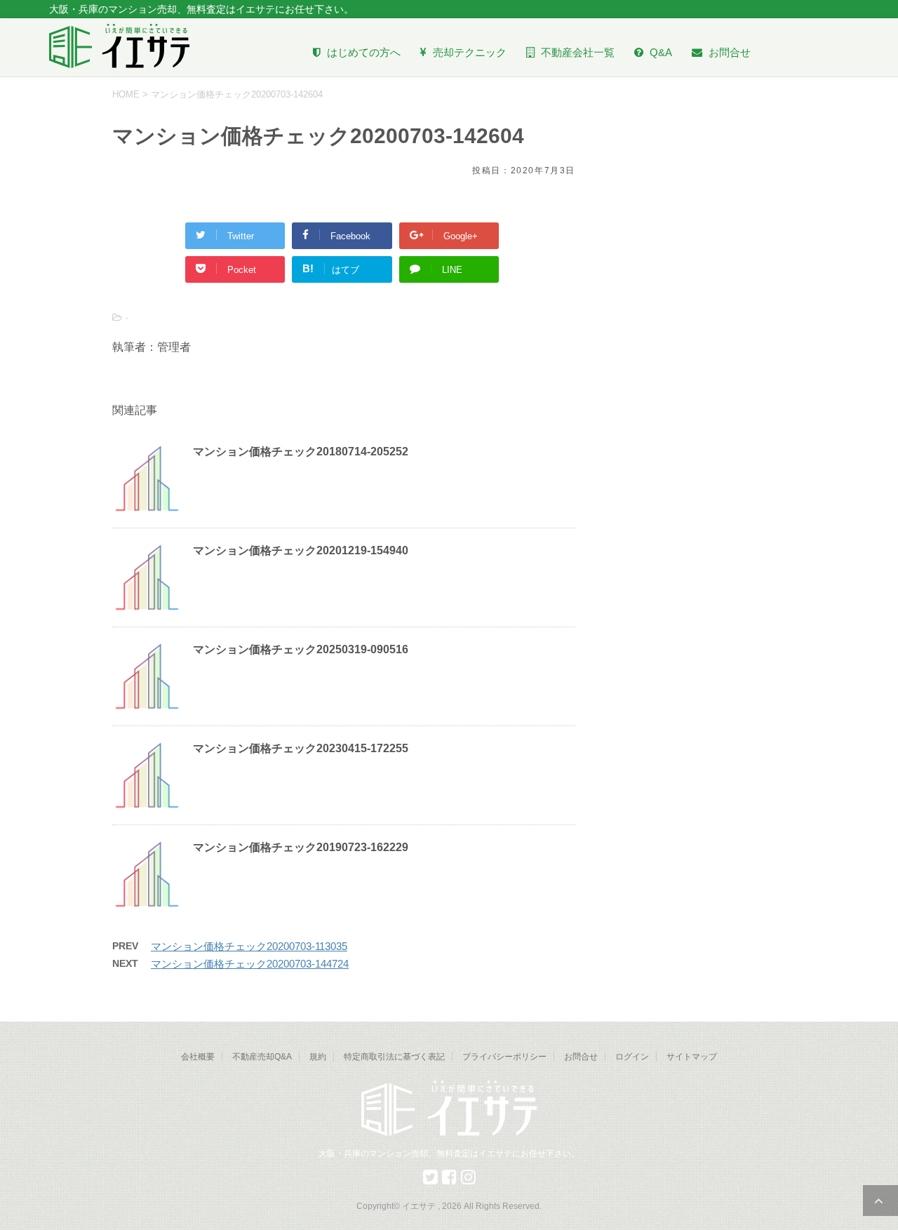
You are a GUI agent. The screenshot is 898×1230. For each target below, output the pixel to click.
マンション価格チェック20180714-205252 (300, 451)
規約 (317, 1057)
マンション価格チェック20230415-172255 (300, 748)
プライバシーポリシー (504, 1057)
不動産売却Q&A (262, 1057)
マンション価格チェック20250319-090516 (300, 649)
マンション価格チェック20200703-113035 (249, 946)
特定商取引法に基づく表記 (394, 1057)
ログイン (632, 1057)
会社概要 (198, 1057)
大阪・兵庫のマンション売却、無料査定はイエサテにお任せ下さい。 (449, 1153)
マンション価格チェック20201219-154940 (300, 550)
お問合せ (581, 1057)
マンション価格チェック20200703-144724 (250, 964)
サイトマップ (691, 1057)
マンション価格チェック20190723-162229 (300, 847)
